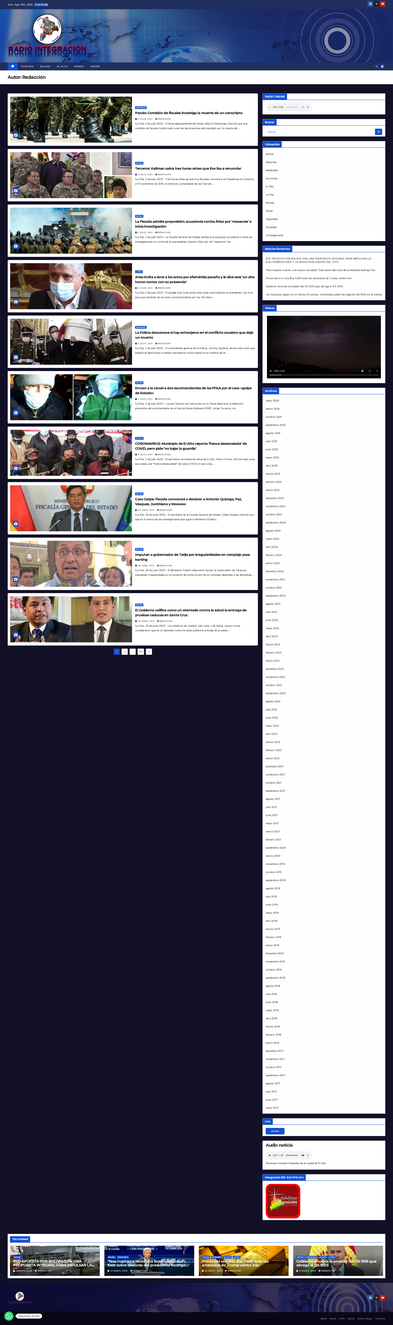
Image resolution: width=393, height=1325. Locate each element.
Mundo (79, 66)
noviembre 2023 (275, 579)
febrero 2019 (273, 937)
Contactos (380, 1318)
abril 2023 (272, 636)
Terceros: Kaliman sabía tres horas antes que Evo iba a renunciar (188, 168)
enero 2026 (273, 408)
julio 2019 (271, 896)
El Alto (62, 66)
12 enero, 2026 (308, 1271)
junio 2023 (272, 620)
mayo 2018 (272, 1010)
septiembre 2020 (276, 847)
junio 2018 (272, 1002)
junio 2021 (272, 815)
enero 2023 (272, 660)
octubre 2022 (274, 685)
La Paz (139, 272)
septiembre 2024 (276, 522)
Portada (27, 66)
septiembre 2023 (276, 595)
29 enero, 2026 (119, 1271)
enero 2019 (272, 945)
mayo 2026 (272, 400)
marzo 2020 (273, 855)
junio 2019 (272, 904)
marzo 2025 (273, 473)
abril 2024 (272, 546)
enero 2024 (273, 563)
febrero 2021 (273, 839)
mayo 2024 (272, 538)
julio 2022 (271, 709)
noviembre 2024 (275, 506)
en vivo (275, 1131)
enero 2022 (272, 758)
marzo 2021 (273, 831)
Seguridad (141, 108)
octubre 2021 (273, 782)
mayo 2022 (272, 725)
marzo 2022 (273, 742)
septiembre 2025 (276, 425)
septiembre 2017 (275, 1075)
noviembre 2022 (275, 677)
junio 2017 (272, 1099)
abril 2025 (272, 465)
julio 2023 (271, 611)
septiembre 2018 (275, 977)
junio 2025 (272, 449)
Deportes (271, 162)
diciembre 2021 (275, 766)
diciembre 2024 (275, 498)
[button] (376, 66)
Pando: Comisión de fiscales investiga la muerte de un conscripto (189, 113)
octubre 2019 (274, 872)
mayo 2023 (272, 628)
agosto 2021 (273, 798)
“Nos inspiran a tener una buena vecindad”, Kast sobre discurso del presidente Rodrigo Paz (320, 270)
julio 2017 (271, 1091)
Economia (272, 178)
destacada (272, 170)
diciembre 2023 (275, 571)
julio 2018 (271, 994)
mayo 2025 (272, 457)
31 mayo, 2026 (24, 1271)
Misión (95, 66)
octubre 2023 (274, 587)
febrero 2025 (273, 481)
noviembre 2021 (275, 774)
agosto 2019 (273, 888)
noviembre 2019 (275, 863)
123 (140, 651)
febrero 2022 (273, 750)
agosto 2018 (273, 985)
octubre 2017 (274, 1067)
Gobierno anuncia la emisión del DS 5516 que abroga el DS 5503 (304, 286)
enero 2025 (272, 490)
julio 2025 (271, 441)
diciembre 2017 (275, 1050)
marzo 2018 (273, 1026)
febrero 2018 (273, 1034)
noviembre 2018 (275, 961)
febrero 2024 (274, 555)
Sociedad (271, 227)
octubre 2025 (274, 416)
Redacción (164, 119)
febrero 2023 (273, 652)
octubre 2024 (274, 514)
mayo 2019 (272, 912)
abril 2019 (271, 920)
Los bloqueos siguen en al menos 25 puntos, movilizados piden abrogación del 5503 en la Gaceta (324, 294)
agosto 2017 (273, 1083)
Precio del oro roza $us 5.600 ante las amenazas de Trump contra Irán (309, 278)
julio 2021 (271, 807)
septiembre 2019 (275, 880)
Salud (269, 210)
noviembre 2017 (275, 1059)
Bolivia (45, 66)
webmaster (44, 1271)
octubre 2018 (274, 969)
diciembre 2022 (275, 668)
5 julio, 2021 (145, 119)
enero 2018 (272, 1042)
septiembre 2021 (275, 790)
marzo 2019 (273, 929)
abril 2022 (272, 733)
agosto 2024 (273, 530)
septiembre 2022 (276, 693)
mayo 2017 (272, 1107)
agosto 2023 (273, 603)
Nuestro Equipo (365, 1318)
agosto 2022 (273, 701)
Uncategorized (274, 235)
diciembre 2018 (275, 953)
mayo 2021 (272, 823)
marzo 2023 (273, 644)
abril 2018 (271, 1018)
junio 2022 (272, 717)
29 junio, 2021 (146, 510)
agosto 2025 (273, 433)
